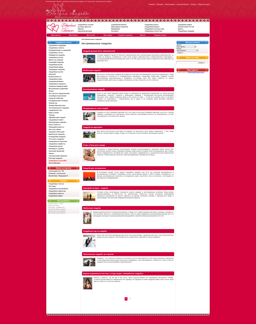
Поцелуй (52, 74)
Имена (51, 153)
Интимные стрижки (56, 149)
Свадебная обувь (56, 196)
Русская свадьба (55, 158)
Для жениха (73, 35)
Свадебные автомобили (58, 189)
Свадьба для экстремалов (94, 168)
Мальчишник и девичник (58, 89)
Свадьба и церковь (125, 35)
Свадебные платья (56, 184)
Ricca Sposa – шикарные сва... (56, 207)
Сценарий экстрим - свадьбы (95, 188)
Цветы (180, 29)
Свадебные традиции (57, 45)
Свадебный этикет (56, 120)
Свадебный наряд (56, 67)
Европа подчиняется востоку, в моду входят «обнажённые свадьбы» (113, 274)
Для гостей (91, 35)
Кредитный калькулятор (196, 72)
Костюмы (52, 186)
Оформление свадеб (57, 117)
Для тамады (108, 35)
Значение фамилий (56, 151)
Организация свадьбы (57, 122)
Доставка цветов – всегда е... (56, 203)
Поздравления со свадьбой (60, 50)
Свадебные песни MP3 (58, 161)
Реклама (160, 4)
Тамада (52, 115)
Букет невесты (55, 125)
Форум (193, 4)
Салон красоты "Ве (56, 171)
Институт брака (55, 129)
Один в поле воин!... (54, 205)
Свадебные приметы (57, 144)
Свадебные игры (55, 79)
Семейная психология (57, 96)
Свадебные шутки (56, 72)
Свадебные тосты (56, 53)
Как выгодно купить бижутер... (57, 213)
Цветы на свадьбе (56, 60)
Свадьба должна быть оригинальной (99, 51)
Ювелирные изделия (119, 27)
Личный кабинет (183, 4)
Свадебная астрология (58, 141)
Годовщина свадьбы (57, 69)
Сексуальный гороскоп (58, 156)
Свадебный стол (55, 110)
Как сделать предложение (59, 93)
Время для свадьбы (57, 134)
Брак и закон (54, 113)
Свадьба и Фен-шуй (56, 132)
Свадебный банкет (152, 27)
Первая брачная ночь (57, 105)
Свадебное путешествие (154, 29)
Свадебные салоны (86, 25)
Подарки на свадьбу (57, 55)
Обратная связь (204, 4)
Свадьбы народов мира (58, 86)
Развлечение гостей (186, 27)
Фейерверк (115, 29)
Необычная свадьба (92, 70)
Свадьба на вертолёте (92, 127)
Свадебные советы (56, 48)
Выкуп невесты (55, 77)
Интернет (115, 31)
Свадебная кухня (55, 65)
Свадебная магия (56, 146)
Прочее (81, 29)
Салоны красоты (84, 27)
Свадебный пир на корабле (95, 231)
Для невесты (56, 35)
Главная (151, 4)
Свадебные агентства (153, 31)
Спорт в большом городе (94, 145)
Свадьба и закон (160, 35)
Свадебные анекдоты (57, 84)
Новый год (53, 103)
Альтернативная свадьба (94, 89)
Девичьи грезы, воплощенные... (57, 211)
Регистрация (170, 4)
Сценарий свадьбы (56, 62)
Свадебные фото (151, 25)
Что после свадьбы (56, 139)
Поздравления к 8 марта (58, 101)
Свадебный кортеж (118, 25)
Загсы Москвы (54, 163)
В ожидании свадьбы (57, 137)
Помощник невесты (56, 127)
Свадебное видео (185, 25)
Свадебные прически (57, 191)
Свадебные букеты (56, 193)
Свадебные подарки (186, 31)
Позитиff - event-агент (57, 173)
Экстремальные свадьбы (59, 108)
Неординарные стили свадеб (95, 108)
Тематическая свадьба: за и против (98, 254)
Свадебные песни (56, 57)
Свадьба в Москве (56, 98)
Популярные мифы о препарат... (57, 209)
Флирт (51, 91)
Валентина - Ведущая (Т (58, 176)
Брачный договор (85, 31)
